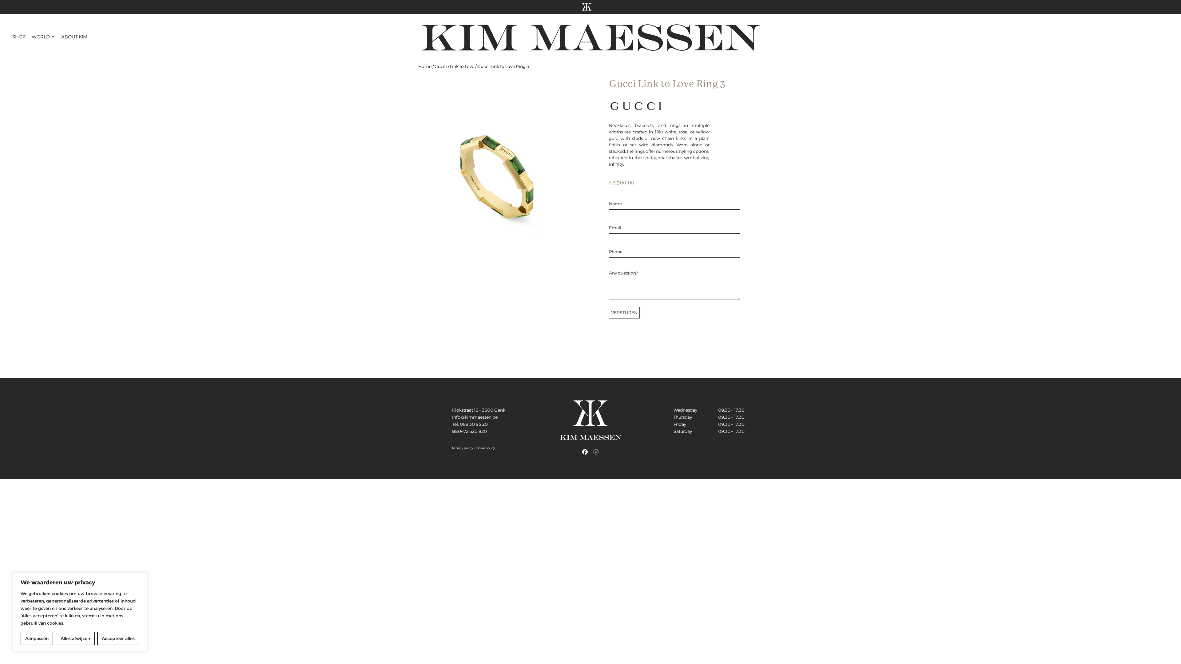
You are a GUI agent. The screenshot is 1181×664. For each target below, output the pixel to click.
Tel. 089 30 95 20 (470, 424)
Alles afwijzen (75, 638)
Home (424, 66)
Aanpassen (37, 638)
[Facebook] (584, 452)
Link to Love (462, 66)
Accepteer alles (118, 638)
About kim (74, 37)
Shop (19, 37)
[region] (80, 612)
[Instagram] (596, 452)
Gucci (441, 66)
